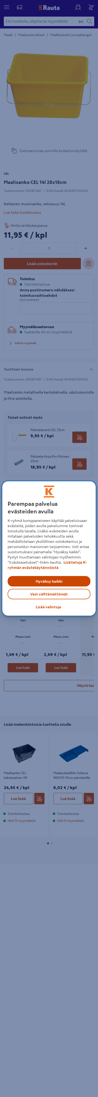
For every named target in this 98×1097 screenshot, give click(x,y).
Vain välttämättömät (49, 594)
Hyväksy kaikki (49, 581)
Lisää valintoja (48, 607)
